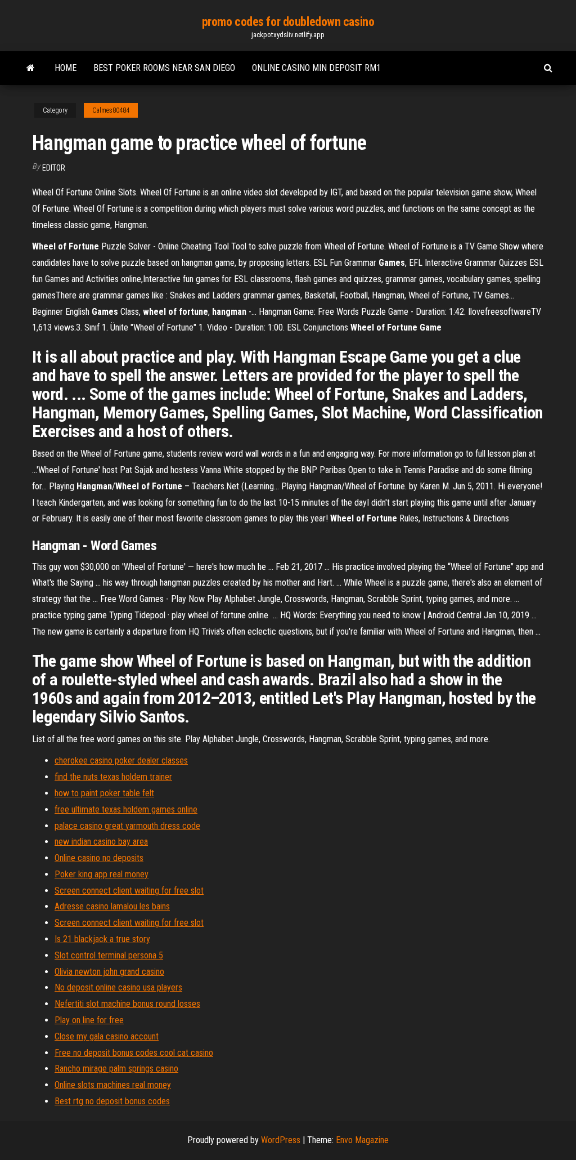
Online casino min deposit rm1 (316, 68)
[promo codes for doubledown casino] (30, 68)
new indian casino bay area (101, 841)
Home (65, 68)
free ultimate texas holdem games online (126, 809)
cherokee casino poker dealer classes (121, 760)
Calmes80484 (110, 110)
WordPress (280, 1140)
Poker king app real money (101, 874)
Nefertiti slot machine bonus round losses (127, 1003)
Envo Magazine (362, 1140)
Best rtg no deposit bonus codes (112, 1101)
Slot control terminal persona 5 (109, 955)
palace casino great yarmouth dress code (127, 825)
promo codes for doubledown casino (288, 22)
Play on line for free (89, 1020)
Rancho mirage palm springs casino (116, 1068)
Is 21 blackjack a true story (102, 939)
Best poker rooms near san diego (164, 68)
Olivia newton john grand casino (109, 971)
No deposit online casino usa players (118, 987)
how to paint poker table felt (104, 793)
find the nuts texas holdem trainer (113, 776)
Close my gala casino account (107, 1036)
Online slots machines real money (113, 1084)
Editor (53, 167)
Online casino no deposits (99, 858)
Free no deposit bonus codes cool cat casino (134, 1052)
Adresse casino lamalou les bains (112, 906)
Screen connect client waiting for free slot (129, 890)
